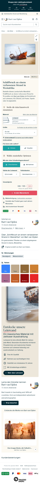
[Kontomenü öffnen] (33, 19)
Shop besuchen (7, 228)
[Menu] (2, 19)
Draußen (30, 148)
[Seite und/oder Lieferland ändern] (37, 13)
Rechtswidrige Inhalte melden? (11, 469)
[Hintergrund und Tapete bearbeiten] (36, 39)
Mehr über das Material (30, 114)
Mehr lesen (19, 228)
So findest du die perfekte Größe (27, 127)
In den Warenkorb (21, 193)
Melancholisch (18, 256)
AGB (21, 466)
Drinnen (12, 148)
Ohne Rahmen (12, 164)
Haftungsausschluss (30, 466)
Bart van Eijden (15, 19)
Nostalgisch (6, 256)
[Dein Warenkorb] (37, 19)
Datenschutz (25, 469)
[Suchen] (36, 24)
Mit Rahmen (30, 164)
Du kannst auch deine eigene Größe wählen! (18, 139)
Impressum (34, 469)
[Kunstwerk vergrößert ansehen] (36, 36)
